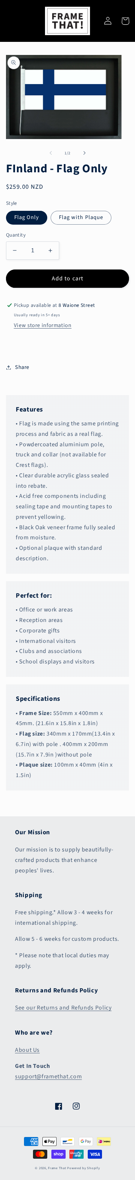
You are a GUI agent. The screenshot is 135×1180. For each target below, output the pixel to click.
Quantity (16, 234)
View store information (43, 325)
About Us (27, 1050)
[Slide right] (84, 153)
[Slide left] (50, 153)
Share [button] (22, 367)
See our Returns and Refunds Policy (63, 1008)
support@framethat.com (48, 1076)
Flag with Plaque (81, 217)
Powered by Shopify (83, 1168)
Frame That (57, 1168)
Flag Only (26, 217)
